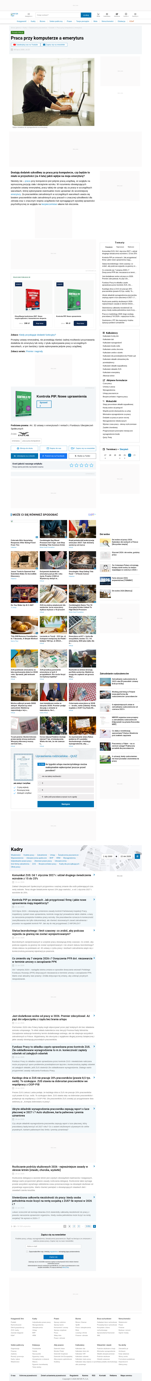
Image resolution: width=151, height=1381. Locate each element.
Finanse (121, 1327)
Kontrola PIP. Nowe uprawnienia (62, 396)
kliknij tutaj (65, 1267)
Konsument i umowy (61, 1327)
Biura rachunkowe (104, 1319)
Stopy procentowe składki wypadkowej (118, 404)
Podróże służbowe (103, 1356)
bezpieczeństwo (49, 204)
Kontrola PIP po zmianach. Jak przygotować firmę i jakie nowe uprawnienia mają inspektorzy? (119, 259)
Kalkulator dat (108, 339)
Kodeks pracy (29, 855)
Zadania (14, 1354)
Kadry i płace (15, 1359)
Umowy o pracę (109, 387)
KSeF (132, 21)
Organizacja (15, 1348)
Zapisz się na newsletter (85, 448)
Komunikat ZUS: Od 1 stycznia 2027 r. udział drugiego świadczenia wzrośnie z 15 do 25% (119, 252)
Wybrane (131, 247)
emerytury (16, 194)
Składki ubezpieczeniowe (106, 1354)
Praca (56, 1333)
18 (110, 455)
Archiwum (122, 1351)
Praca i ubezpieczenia (83, 1327)
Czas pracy (107, 383)
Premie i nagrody (34, 351)
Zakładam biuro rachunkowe (107, 1322)
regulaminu (54, 1251)
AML (98, 1335)
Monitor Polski (59, 1351)
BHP (51, 858)
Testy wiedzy (36, 1367)
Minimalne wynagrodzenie (106, 1351)
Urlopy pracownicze (110, 393)
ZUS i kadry (15, 1330)
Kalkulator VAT (81, 1354)
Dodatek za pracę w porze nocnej (116, 418)
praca (27, 181)
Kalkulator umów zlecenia (113, 349)
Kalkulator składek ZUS (112, 369)
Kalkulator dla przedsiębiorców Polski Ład (119, 356)
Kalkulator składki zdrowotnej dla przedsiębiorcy (116, 360)
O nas (13, 1375)
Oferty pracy (15, 867)
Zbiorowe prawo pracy (43, 861)
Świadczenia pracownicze (38, 28)
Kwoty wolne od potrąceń (113, 408)
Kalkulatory (112, 332)
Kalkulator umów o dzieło (113, 353)
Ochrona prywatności (28, 1375)
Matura (34, 1362)
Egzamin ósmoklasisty (40, 1364)
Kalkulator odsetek (82, 1356)
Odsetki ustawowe (103, 1359)
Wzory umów (123, 1356)
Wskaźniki (111, 401)
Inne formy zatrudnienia (20, 864)
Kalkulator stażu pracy (83, 1359)
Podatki (13, 1322)
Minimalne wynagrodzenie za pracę (117, 414)
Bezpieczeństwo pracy (47, 864)
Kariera (85, 1375)
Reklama (113, 1375)
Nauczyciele (36, 1354)
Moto (95, 21)
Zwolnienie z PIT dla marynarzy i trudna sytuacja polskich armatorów (117, 321)
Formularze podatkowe (127, 1359)
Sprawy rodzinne (60, 1322)
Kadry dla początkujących (69, 864)
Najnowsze (120, 247)
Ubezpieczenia (61, 861)
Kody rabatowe (124, 1354)
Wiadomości (16, 855)
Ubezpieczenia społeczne (36, 858)
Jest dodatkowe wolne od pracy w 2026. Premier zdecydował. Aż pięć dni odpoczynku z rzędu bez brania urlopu (117, 277)
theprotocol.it (123, 1362)
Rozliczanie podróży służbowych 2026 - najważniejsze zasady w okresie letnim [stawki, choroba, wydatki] (117, 303)
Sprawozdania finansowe (106, 1333)
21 (125, 455)
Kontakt (102, 1375)
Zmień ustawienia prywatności (53, 1375)
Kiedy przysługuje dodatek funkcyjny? (37, 335)
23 (134, 455)
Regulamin (74, 1375)
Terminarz (111, 449)
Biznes (42, 21)
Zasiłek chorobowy (110, 427)
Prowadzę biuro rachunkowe (107, 1325)
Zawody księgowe (17, 1333)
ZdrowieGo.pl (123, 1348)
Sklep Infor (57, 1335)
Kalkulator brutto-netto (111, 346)
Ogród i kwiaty (124, 1333)
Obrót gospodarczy (17, 1327)
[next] (94, 1226)
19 (115, 455)
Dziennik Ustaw (59, 1348)
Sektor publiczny (56, 21)
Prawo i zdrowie (59, 1338)
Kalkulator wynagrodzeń (112, 343)
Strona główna (16, 28)
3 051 (88, 1226)
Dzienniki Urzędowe (61, 1354)
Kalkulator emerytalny (111, 372)
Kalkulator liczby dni (111, 336)
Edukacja (121, 21)
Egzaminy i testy (38, 1356)
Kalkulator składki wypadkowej (115, 366)
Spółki (78, 1325)
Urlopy (52, 855)
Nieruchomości (108, 21)
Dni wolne (105, 534)
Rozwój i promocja (17, 1356)
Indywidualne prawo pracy (21, 861)
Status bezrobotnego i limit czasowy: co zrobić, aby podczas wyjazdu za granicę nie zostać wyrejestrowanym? (119, 265)
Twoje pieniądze (82, 21)
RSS (93, 1375)
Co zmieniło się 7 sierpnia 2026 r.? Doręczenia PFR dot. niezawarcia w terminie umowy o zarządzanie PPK (119, 271)
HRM (58, 858)
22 (130, 455)
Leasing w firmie (81, 1333)
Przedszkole (36, 1348)
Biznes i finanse (81, 1322)
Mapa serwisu (126, 1375)
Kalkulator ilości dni (82, 1351)
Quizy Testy (107, 437)
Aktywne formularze (117, 380)
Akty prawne (59, 1345)
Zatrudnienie (42, 855)
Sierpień (124, 449)
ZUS (34, 864)
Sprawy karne (59, 1325)
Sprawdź (43, 404)
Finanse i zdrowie (82, 1335)
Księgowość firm (17, 1319)
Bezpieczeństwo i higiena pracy (115, 397)
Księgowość (22, 21)
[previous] (64, 1226)
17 (105, 455)
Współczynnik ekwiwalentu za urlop (117, 411)
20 (120, 455)
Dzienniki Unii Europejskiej (63, 1356)
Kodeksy (57, 1362)
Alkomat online (109, 376)
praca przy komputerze (31, 441)
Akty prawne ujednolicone (63, 1359)
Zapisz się (53, 1257)
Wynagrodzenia (109, 390)
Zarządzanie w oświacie (40, 1359)
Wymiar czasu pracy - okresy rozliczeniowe (120, 424)
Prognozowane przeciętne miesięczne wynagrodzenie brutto (118, 432)
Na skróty (122, 1345)
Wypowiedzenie (17, 858)
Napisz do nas (55, 448)
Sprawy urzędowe (60, 1330)
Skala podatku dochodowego (107, 1362)
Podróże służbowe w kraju (106, 1348)
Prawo (69, 21)
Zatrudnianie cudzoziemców (114, 673)
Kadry (33, 21)
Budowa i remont (124, 1330)
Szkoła (34, 1351)
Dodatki (51, 28)
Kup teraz (39, 323)
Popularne (109, 247)
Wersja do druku (26, 448)
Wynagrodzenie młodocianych (115, 421)
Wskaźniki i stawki (104, 1345)
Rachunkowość (16, 1325)
